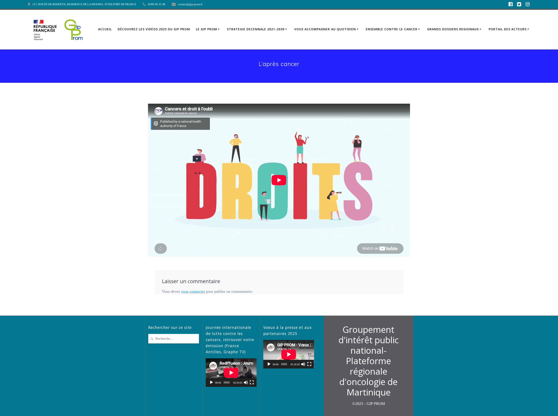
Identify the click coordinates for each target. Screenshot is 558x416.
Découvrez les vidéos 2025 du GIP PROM (154, 29)
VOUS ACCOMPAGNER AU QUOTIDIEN (325, 29)
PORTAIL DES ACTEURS (508, 29)
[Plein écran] (252, 382)
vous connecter (193, 291)
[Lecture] (211, 382)
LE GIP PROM (206, 29)
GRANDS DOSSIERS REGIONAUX (453, 29)
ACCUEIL (105, 29)
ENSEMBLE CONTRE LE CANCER (391, 29)
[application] (231, 372)
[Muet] (246, 382)
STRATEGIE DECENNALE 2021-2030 (255, 29)
